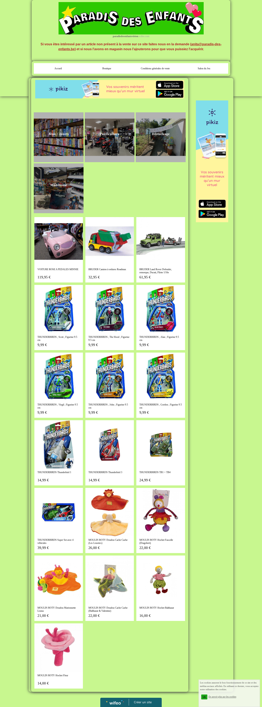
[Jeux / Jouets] (59, 136)
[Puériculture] (109, 136)
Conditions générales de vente (155, 68)
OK (204, 697)
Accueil (58, 68)
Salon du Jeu (204, 68)
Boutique (106, 68)
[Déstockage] (160, 136)
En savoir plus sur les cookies (222, 697)
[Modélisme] (59, 188)
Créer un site (143, 702)
